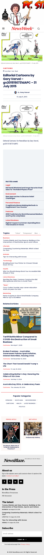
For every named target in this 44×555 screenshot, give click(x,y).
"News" (5, 285)
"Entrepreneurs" (27, 233)
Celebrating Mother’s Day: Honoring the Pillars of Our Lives (21, 375)
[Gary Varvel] (16, 92)
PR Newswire (7, 496)
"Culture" (17, 233)
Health (5, 268)
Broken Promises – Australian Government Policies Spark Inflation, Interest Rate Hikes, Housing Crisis (19, 353)
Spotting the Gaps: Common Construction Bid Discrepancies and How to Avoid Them (20, 280)
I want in (20, 539)
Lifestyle (6, 246)
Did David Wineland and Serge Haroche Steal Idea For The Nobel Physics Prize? (24, 189)
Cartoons (8, 68)
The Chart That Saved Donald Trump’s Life (20, 365)
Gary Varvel (24, 92)
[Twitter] (10, 481)
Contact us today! (12, 476)
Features (9, 211)
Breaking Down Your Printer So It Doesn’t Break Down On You (20, 264)
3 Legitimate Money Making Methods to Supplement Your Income (22, 206)
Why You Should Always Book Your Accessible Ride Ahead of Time (22, 272)
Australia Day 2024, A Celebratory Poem (21, 384)
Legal (8, 185)
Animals (6, 254)
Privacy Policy (25, 544)
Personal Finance (13, 202)
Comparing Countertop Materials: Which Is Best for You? (21, 249)
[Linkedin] (15, 481)
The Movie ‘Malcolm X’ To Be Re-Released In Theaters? (11, 447)
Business (6, 238)
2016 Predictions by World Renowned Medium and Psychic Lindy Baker (24, 215)
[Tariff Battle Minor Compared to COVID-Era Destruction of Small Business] (22, 320)
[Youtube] (21, 481)
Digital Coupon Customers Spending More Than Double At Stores (23, 224)
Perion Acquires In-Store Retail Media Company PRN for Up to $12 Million (20, 296)
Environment (11, 194)
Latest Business (12, 220)
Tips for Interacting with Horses (15, 257)
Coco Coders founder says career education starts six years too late (20, 288)
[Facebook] (4, 481)
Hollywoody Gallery (33, 437)
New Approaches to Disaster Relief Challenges (20, 197)
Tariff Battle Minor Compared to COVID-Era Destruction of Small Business (20, 339)
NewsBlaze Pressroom (10, 493)
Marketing (7, 293)
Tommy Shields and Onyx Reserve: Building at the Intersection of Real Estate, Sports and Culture (21, 241)
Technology (7, 260)
